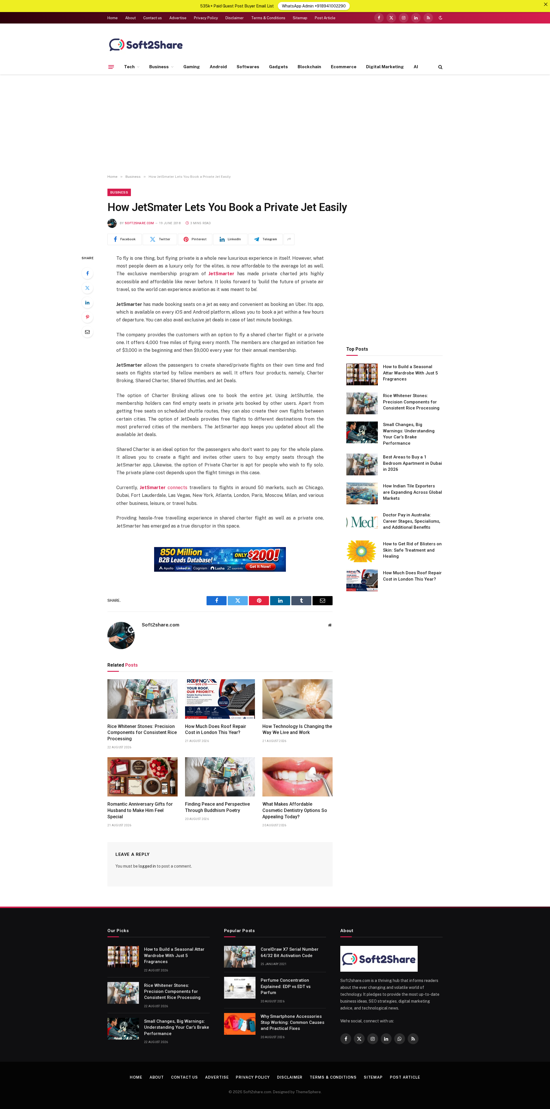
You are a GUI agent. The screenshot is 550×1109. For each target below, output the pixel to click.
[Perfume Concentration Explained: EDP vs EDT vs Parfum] (240, 988)
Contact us (152, 18)
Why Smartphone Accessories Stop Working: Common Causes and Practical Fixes (292, 1022)
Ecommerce (343, 66)
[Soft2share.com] (146, 44)
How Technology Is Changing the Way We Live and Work (297, 729)
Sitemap (300, 18)
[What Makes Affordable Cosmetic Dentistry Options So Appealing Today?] (297, 777)
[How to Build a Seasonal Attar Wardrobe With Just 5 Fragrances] (362, 374)
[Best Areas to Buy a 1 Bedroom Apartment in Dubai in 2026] (362, 464)
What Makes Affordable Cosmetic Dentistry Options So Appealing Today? (294, 810)
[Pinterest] (87, 317)
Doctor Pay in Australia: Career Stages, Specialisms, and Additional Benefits (411, 521)
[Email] (87, 331)
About (130, 18)
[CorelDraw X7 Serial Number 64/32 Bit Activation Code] (240, 957)
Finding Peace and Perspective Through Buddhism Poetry (217, 807)
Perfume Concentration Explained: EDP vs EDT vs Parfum (286, 986)
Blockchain (309, 66)
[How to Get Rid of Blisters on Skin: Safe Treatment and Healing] (362, 551)
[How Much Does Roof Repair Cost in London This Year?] (220, 699)
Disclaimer (234, 18)
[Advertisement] (275, 124)
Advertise (177, 18)
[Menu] (111, 67)
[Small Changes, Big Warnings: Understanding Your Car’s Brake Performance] (362, 432)
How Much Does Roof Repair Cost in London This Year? (215, 729)
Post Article (325, 18)
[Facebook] (87, 273)
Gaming (191, 66)
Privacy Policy (206, 18)
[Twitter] (87, 288)
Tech (129, 66)
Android (218, 66)
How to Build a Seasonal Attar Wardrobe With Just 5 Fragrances (410, 373)
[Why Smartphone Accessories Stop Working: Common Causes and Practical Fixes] (240, 1024)
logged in (147, 866)
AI (416, 66)
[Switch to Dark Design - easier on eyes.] (440, 18)
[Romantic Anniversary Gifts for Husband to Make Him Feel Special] (142, 777)
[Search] (440, 66)
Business (159, 66)
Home (112, 18)
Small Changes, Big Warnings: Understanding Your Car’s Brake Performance (409, 434)
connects (163, 487)
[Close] (545, 4)
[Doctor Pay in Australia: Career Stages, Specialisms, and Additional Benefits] (362, 522)
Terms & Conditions (268, 18)
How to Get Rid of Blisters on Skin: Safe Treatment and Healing (412, 550)
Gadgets (278, 66)
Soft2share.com (139, 223)
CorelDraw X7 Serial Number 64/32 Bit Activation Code (290, 952)
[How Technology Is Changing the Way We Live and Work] (297, 699)
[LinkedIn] (87, 302)
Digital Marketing (385, 66)
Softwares (248, 66)
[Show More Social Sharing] (289, 239)
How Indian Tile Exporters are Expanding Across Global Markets (412, 492)
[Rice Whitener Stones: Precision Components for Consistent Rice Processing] (142, 699)
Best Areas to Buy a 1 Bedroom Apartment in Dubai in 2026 (412, 463)
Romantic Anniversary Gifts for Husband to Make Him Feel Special (140, 810)
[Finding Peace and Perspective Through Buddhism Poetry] (220, 777)
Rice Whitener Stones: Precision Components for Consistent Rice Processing (142, 733)
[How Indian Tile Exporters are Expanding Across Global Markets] (362, 493)
